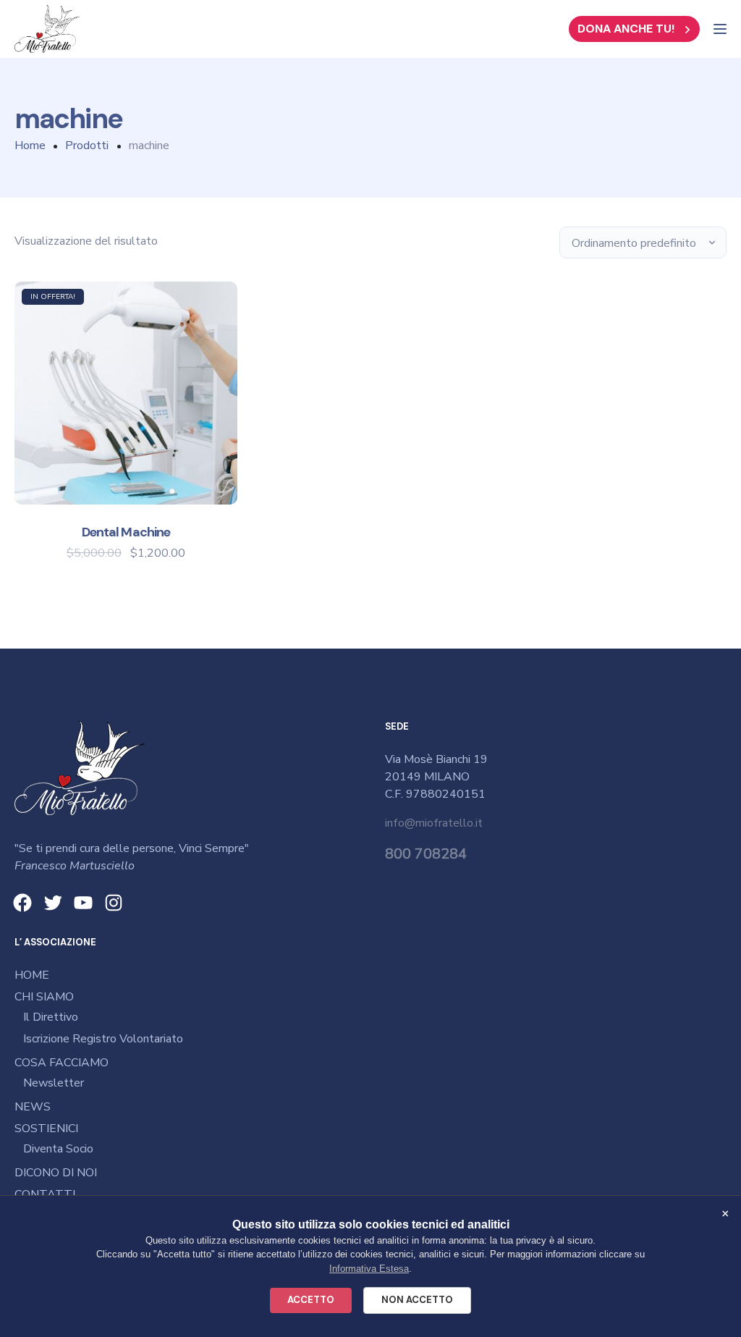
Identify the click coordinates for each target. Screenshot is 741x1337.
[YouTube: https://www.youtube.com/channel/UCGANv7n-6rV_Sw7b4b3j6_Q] (83, 903)
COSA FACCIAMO (61, 1063)
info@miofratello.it (434, 823)
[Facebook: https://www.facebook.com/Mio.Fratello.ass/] (22, 903)
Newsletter (53, 1083)
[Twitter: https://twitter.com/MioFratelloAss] (53, 903)
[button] (634, 29)
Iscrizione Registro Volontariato (103, 1039)
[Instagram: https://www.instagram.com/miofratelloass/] (113, 903)
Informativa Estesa (369, 1268)
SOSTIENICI (46, 1128)
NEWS (32, 1107)
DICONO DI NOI (55, 1173)
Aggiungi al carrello (126, 480)
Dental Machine (126, 532)
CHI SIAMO (44, 997)
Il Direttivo (50, 1017)
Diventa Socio (58, 1149)
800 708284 (426, 854)
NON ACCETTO (417, 1300)
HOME (31, 975)
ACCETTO (310, 1300)
